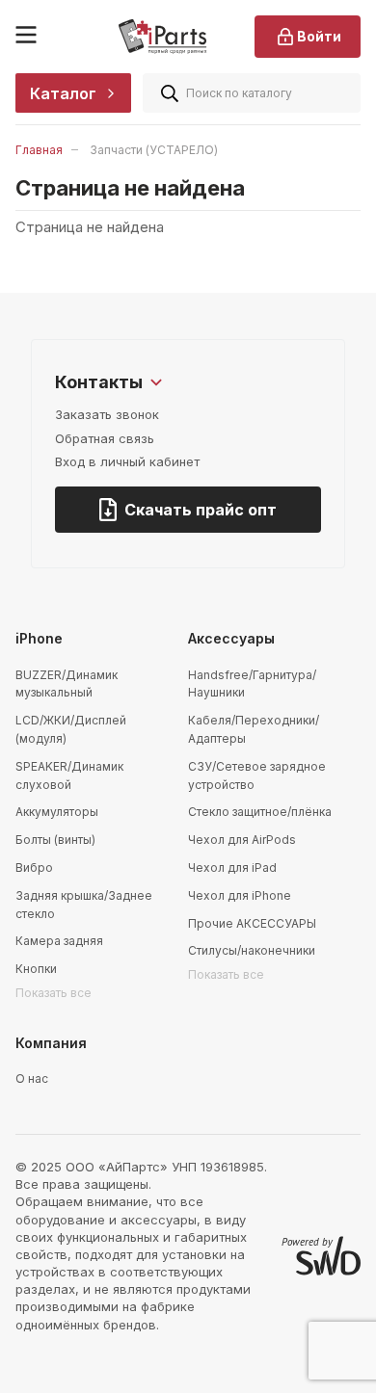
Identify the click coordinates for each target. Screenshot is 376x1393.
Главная (39, 150)
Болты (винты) (55, 839)
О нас (31, 1078)
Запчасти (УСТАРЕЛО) (154, 150)
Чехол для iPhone (239, 895)
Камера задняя (59, 940)
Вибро (34, 867)
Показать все (53, 993)
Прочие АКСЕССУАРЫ (252, 923)
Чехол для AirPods (242, 839)
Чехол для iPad (232, 867)
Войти (319, 36)
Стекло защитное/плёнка (260, 811)
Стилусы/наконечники (251, 950)
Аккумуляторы (56, 811)
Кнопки (36, 968)
